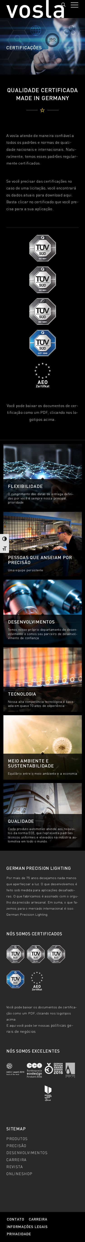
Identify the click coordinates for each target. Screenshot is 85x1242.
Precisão (16, 1145)
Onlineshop (19, 1173)
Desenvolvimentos (27, 1152)
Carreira (16, 1159)
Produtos (17, 1138)
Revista (14, 1166)
